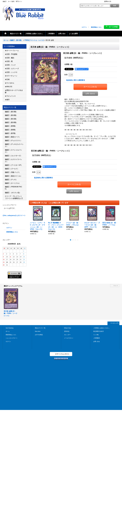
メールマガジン (68, 338)
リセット (115, 285)
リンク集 (96, 334)
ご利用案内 (96, 338)
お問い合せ (96, 341)
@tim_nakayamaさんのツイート (14, 215)
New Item (37, 331)
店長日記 (66, 331)
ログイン (84, 27)
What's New (67, 328)
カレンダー (67, 334)
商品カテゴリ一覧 (40, 328)
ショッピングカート (12, 338)
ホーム (8, 331)
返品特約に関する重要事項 (75, 80)
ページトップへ (114, 323)
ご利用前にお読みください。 (101, 328)
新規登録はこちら (96, 27)
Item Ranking (9, 328)
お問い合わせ (90, 94)
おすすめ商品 (39, 334)
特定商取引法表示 (98, 331)
